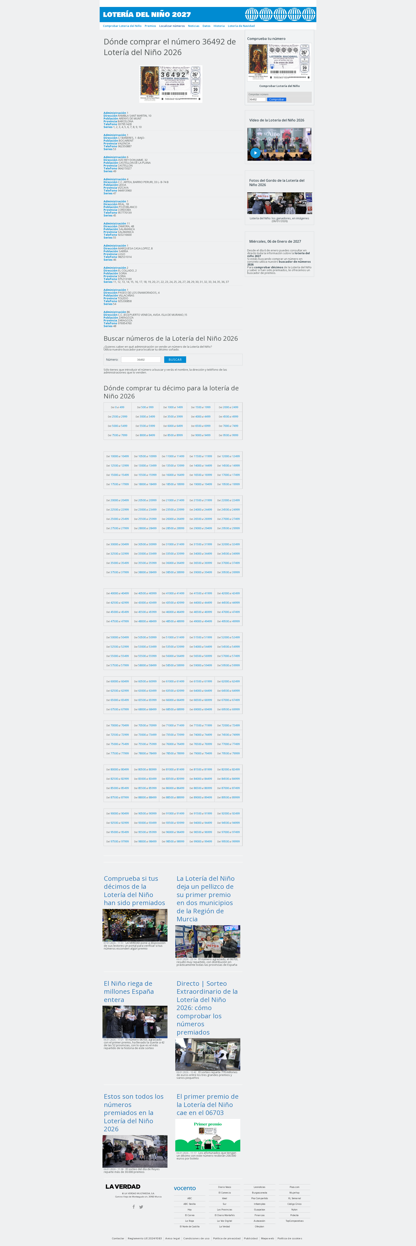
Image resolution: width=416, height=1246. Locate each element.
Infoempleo (259, 1204)
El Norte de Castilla (190, 1226)
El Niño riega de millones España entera (129, 991)
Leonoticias (259, 1187)
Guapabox (259, 1209)
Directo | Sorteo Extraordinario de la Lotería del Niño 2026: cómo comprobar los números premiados (207, 1007)
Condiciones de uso (196, 1238)
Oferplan (259, 1226)
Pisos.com (294, 1187)
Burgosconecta (259, 1193)
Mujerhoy (294, 1193)
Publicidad (250, 1238)
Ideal (224, 1198)
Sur (224, 1204)
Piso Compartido (259, 1198)
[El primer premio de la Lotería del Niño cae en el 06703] (209, 1135)
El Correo (189, 1215)
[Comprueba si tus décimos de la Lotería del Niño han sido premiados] (136, 925)
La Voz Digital (224, 1221)
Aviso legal (172, 1238)
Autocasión (259, 1221)
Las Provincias (224, 1209)
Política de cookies (290, 1238)
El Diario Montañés (225, 1215)
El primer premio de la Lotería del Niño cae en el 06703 (208, 1104)
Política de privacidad (226, 1238)
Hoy (190, 1209)
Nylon (294, 1209)
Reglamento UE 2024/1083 (145, 1238)
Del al (117, 407)
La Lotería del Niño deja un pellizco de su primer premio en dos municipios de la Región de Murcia (206, 898)
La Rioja (189, 1221)
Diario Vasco (224, 1187)
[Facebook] (133, 1206)
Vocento (185, 1188)
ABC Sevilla (190, 1204)
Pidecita (294, 1215)
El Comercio (225, 1193)
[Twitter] (141, 1206)
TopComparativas (295, 1221)
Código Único (294, 1204)
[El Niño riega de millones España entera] (136, 1022)
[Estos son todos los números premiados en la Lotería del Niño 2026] (136, 1151)
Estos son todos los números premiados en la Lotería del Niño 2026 (134, 1112)
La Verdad (123, 1186)
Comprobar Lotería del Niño (279, 86)
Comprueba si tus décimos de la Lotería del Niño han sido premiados (134, 890)
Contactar (118, 1238)
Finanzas (260, 1215)
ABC (189, 1198)
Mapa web (267, 1238)
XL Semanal (294, 1198)
